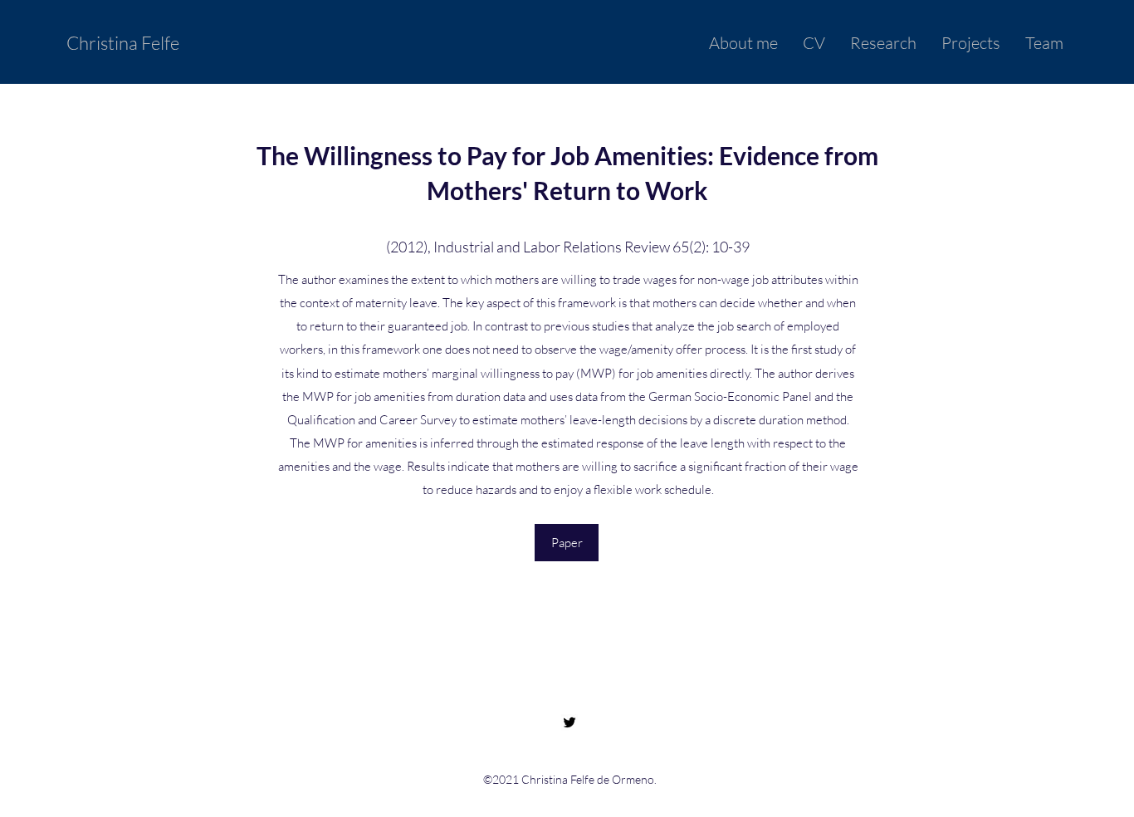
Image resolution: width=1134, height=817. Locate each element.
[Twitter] (569, 722)
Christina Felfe (122, 43)
